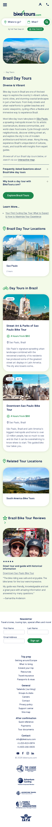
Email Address (10, 637)
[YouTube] (17, 753)
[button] (5, 4)
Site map (26, 712)
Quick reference (26, 721)
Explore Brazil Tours (18, 195)
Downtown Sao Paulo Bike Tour (18, 573)
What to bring (26, 664)
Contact (26, 700)
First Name (9, 628)
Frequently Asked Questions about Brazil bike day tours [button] (22, 170)
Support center (26, 708)
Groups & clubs (26, 693)
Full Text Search (17, 29)
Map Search (36, 29)
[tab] (23, 316)
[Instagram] (27, 753)
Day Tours (10, 72)
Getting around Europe (26, 660)
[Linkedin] (32, 753)
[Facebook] (22, 753)
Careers (26, 696)
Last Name (32, 628)
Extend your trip (26, 668)
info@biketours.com (26, 739)
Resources (26, 671)
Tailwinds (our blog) (26, 689)
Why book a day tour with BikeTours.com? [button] (17, 183)
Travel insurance (26, 675)
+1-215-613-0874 (26, 743)
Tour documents (26, 729)
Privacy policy (26, 704)
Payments (26, 725)
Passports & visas (26, 679)
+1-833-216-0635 (26, 747)
